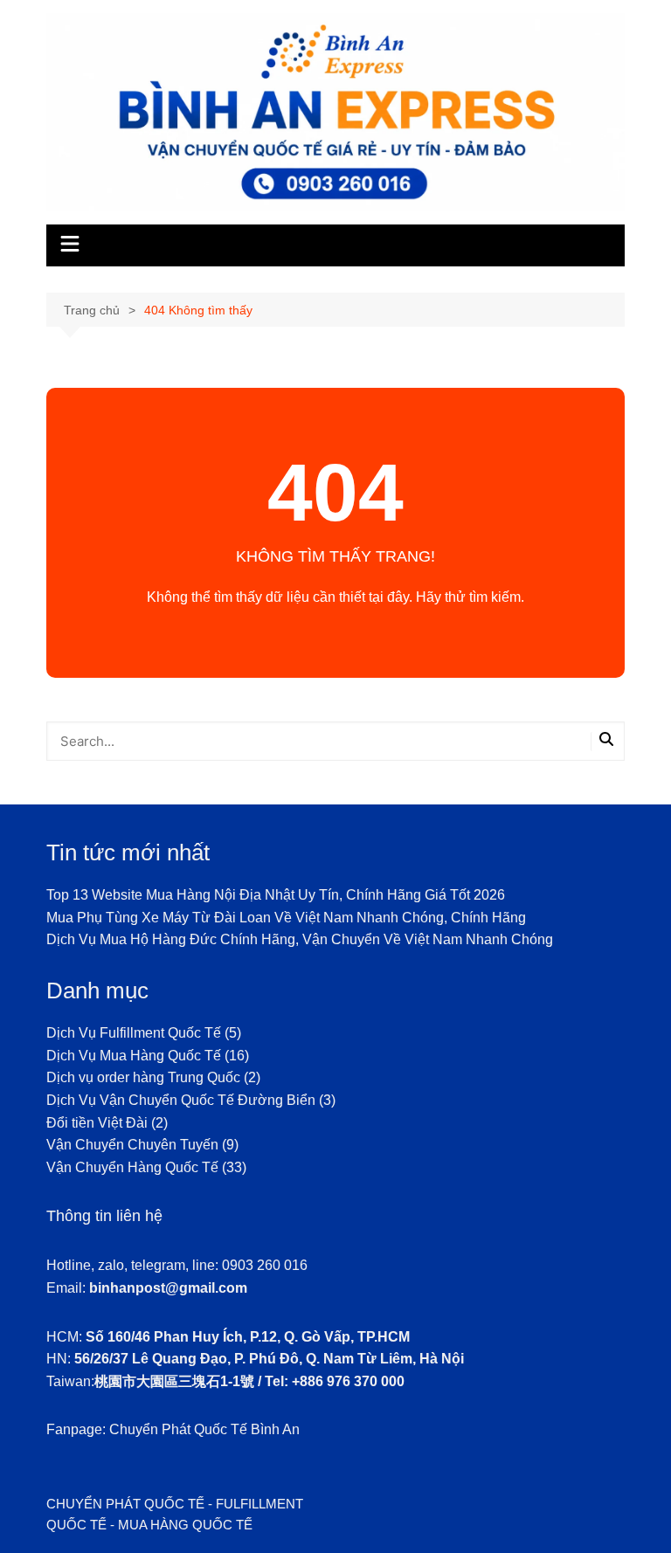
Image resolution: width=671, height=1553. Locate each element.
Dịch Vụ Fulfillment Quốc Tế (133, 1032)
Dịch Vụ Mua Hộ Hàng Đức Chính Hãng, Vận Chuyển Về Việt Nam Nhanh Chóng (299, 939)
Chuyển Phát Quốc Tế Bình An (204, 1429)
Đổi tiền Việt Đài (97, 1122)
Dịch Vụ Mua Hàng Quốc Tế (133, 1055)
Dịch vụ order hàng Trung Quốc (143, 1077)
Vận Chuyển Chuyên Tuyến (132, 1144)
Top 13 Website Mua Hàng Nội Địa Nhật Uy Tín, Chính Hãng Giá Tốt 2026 (275, 894)
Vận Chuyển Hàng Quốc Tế (132, 1167)
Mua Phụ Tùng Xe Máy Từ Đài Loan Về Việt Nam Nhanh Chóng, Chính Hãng (286, 917)
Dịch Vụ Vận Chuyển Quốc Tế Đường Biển (180, 1100)
